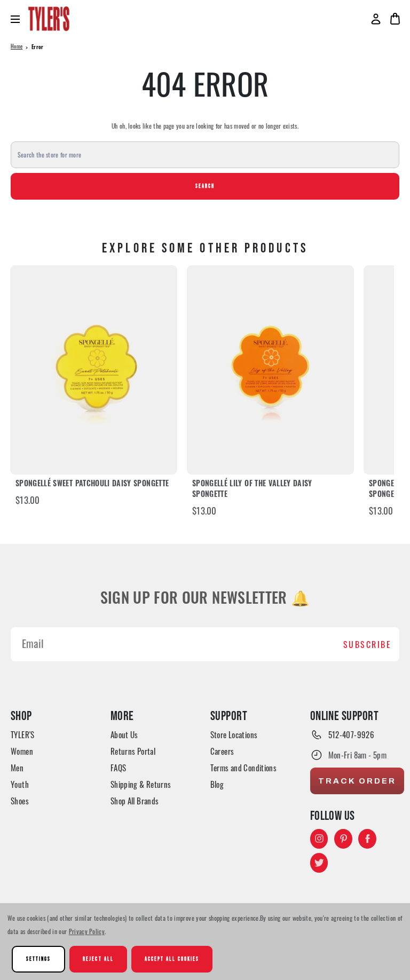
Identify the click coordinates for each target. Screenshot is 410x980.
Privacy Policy (87, 931)
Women (22, 751)
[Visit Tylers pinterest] (343, 838)
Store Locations (234, 734)
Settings (38, 959)
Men (17, 767)
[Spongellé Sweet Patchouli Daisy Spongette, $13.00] (93, 369)
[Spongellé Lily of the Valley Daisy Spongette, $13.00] (270, 369)
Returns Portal (133, 751)
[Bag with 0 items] (395, 19)
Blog (217, 784)
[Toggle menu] (19, 18)
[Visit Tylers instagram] (319, 838)
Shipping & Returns (141, 784)
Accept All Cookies (172, 959)
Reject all (98, 959)
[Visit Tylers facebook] (367, 838)
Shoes (20, 801)
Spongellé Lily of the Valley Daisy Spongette (252, 489)
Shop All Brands (135, 801)
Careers (222, 751)
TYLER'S (23, 734)
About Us (124, 734)
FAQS (119, 767)
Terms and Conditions (243, 767)
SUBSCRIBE (367, 644)
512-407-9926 (351, 734)
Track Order (357, 781)
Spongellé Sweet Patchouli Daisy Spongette (92, 484)
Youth (20, 784)
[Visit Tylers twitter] (319, 862)
